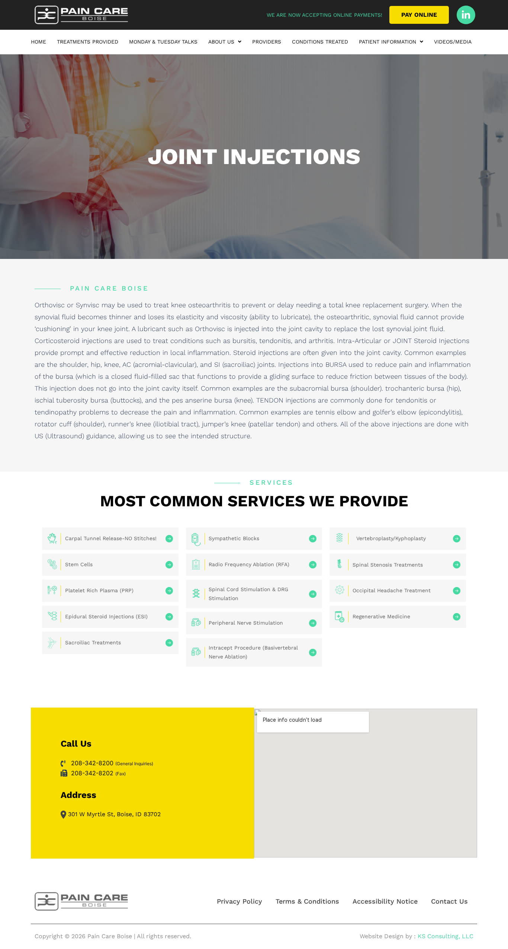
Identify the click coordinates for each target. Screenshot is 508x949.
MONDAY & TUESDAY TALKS (163, 42)
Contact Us (449, 901)
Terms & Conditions (307, 901)
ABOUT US (221, 42)
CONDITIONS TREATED (320, 42)
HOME (38, 42)
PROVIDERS (266, 42)
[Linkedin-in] (466, 15)
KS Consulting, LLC (445, 936)
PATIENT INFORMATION (387, 42)
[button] (224, 43)
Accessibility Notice (385, 901)
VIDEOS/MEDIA (453, 42)
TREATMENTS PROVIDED (87, 42)
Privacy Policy (239, 901)
